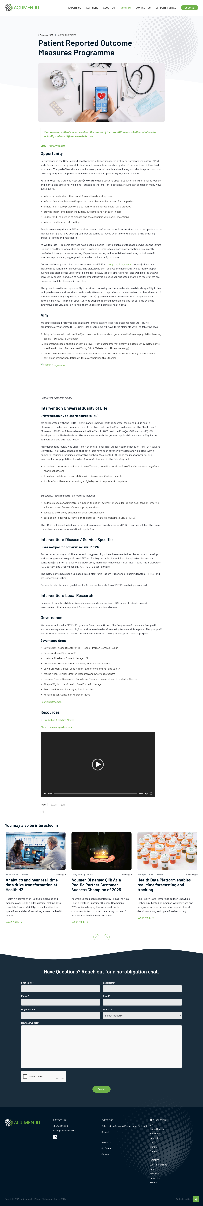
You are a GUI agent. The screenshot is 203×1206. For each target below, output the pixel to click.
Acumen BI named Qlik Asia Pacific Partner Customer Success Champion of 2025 (96, 884)
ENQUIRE (190, 7)
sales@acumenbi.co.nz (64, 1130)
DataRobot (155, 1138)
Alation (153, 1151)
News (152, 1169)
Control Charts (157, 1129)
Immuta (154, 1146)
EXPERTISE (107, 1120)
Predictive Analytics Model (59, 719)
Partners (92, 7)
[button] (98, 764)
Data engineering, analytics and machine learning (125, 1126)
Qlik (151, 1124)
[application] (98, 764)
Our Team (106, 1148)
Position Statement (52, 701)
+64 (55, 1126)
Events (153, 1182)
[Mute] (146, 793)
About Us (109, 7)
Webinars (154, 1173)
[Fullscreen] (151, 793)
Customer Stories (158, 1164)
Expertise (74, 7)
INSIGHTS (154, 1160)
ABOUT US (106, 1142)
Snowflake (155, 1133)
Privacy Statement (43, 1199)
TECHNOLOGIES (158, 1120)
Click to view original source (56, 727)
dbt (151, 1142)
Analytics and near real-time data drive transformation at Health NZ (32, 884)
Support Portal (166, 7)
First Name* (27, 982)
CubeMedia (192, 1199)
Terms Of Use (60, 1199)
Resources (155, 1178)
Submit (101, 1089)
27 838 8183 (62, 1126)
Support (105, 1132)
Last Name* (109, 982)
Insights (125, 7)
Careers (105, 1154)
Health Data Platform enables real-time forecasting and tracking (164, 884)
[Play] (44, 793)
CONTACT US (59, 1120)
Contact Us (143, 7)
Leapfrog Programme (120, 264)
